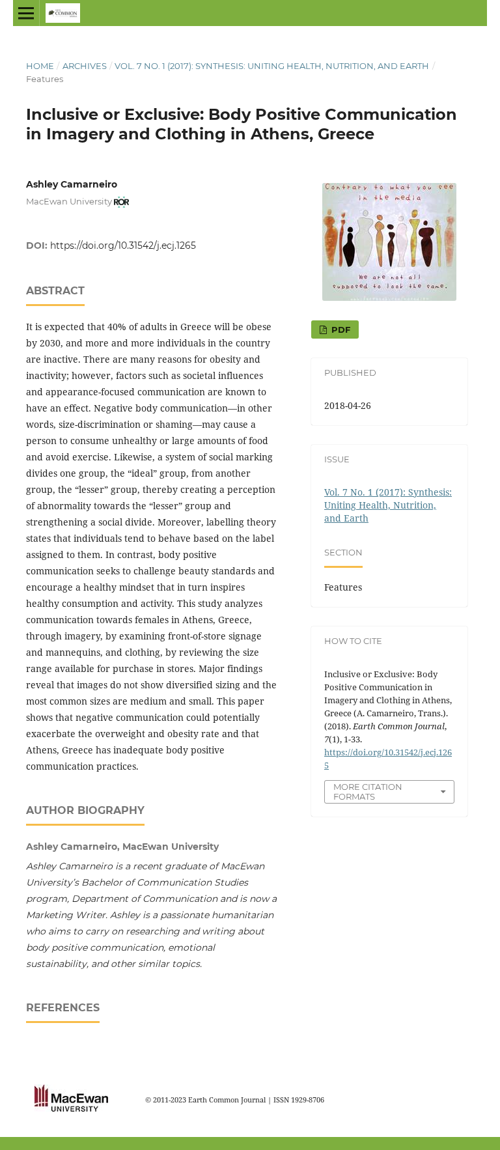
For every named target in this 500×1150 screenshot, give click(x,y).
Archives (84, 66)
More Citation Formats (367, 791)
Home (40, 66)
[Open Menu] (26, 13)
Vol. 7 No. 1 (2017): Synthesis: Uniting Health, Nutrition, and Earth (272, 66)
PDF (339, 329)
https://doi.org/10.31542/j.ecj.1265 (123, 245)
